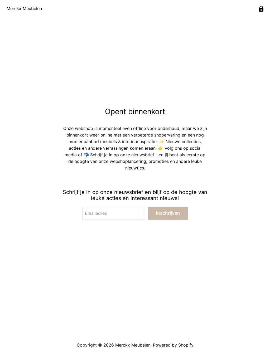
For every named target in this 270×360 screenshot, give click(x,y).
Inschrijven (168, 213)
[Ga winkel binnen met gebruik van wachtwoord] (261, 9)
